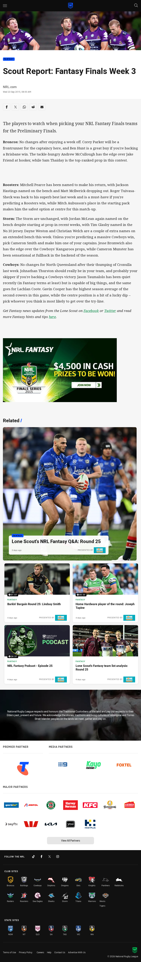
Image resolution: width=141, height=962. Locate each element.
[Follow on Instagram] (57, 856)
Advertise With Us (77, 952)
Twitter (110, 310)
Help (49, 952)
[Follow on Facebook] (41, 856)
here (52, 316)
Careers (40, 952)
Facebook (91, 310)
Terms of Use (9, 952)
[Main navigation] (5, 6)
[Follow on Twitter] (49, 856)
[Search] (136, 5)
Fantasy (9, 59)
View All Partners (70, 840)
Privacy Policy (25, 952)
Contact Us (59, 952)
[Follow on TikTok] (33, 856)
